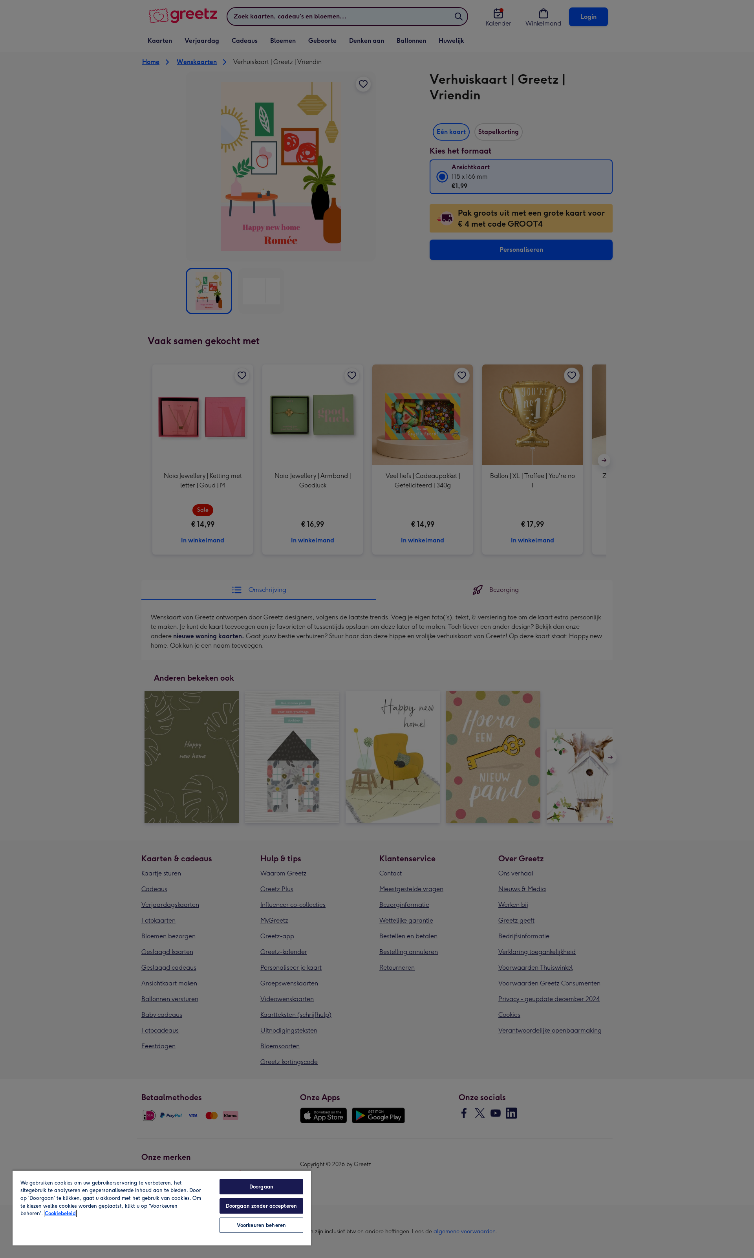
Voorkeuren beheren (261, 1225)
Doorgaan (261, 1187)
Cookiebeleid (60, 1213)
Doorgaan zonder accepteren (261, 1206)
